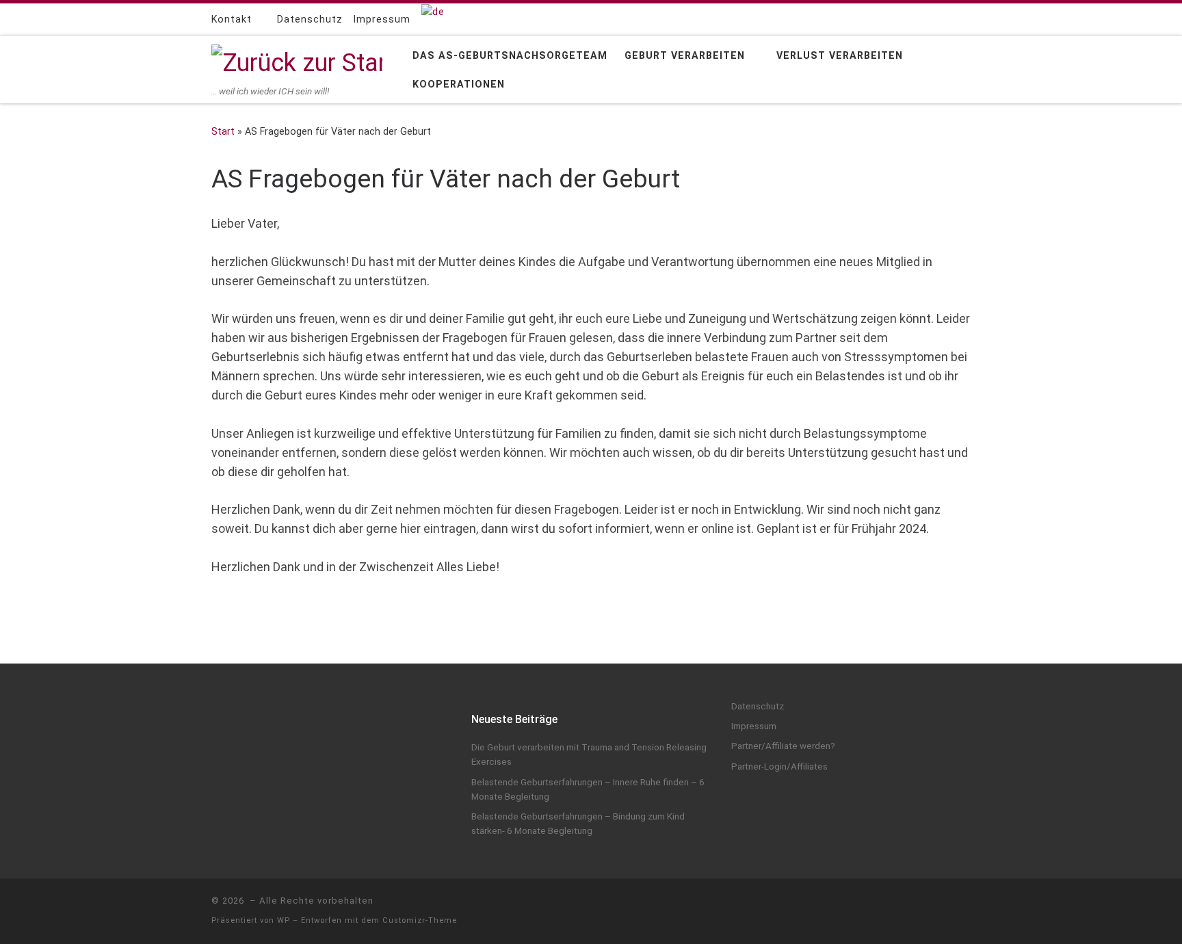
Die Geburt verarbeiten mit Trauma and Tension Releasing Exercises (589, 754)
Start (223, 131)
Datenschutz (757, 705)
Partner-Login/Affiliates (779, 766)
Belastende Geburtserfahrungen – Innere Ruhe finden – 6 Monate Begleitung (588, 789)
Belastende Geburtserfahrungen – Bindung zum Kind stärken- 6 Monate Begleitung (578, 823)
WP (283, 920)
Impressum (753, 725)
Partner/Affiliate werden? (783, 745)
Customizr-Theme (419, 920)
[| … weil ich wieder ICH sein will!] (296, 61)
